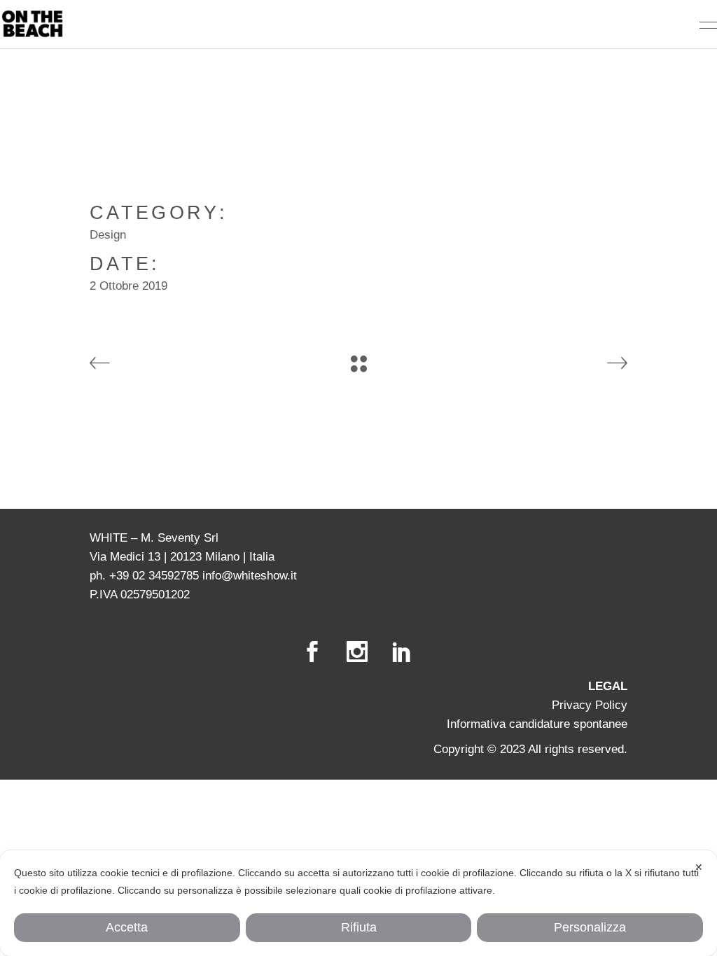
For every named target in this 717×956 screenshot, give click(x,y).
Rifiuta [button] (359, 927)
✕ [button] (699, 867)
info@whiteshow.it (249, 575)
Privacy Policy (589, 705)
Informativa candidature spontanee (537, 724)
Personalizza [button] (590, 927)
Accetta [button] (127, 927)
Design (108, 234)
